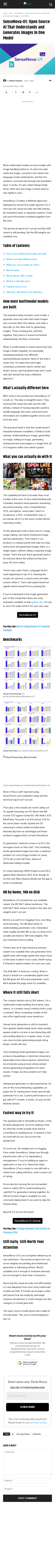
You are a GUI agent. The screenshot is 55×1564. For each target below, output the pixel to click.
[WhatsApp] (37, 92)
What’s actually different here (21, 259)
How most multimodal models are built (26, 253)
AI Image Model (23, 1434)
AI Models (37, 1434)
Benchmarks (12, 270)
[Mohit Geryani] (5, 80)
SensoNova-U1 (27, 615)
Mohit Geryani (15, 81)
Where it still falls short (18, 281)
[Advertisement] (27, 131)
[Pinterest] (30, 92)
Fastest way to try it (16, 286)
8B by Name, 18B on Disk (19, 275)
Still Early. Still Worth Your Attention (24, 292)
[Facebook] (16, 92)
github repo (37, 602)
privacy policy (38, 1422)
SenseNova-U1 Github (28, 1220)
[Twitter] (23, 92)
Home (5, 13)
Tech (10, 13)
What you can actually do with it (22, 264)
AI (12, 1434)
